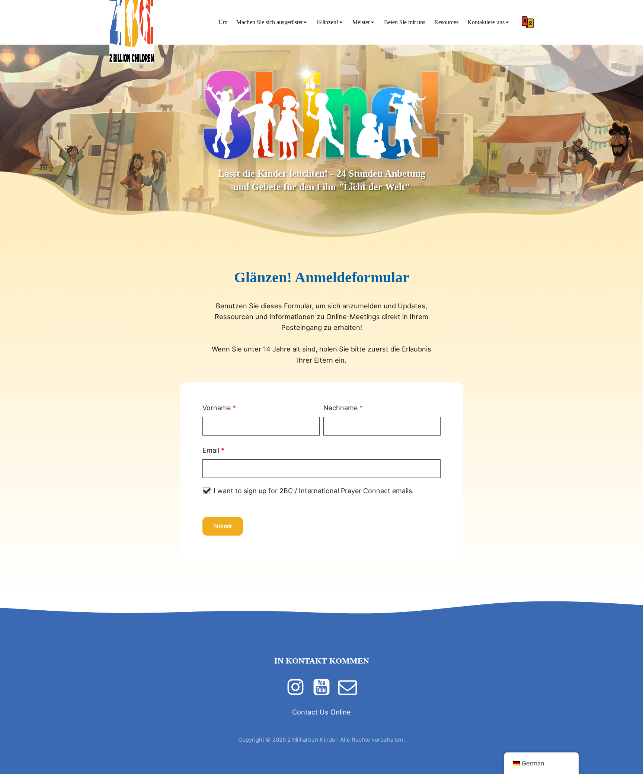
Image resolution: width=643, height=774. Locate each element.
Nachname (343, 408)
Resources (446, 22)
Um (222, 22)
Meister (361, 22)
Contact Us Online (321, 712)
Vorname (219, 408)
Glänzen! (327, 22)
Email (213, 450)
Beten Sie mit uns (404, 22)
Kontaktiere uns (486, 22)
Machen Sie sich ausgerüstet (269, 22)
